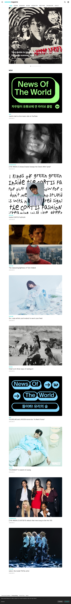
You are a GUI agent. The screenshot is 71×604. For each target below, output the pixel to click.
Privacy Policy (15, 595)
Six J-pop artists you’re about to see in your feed (25, 318)
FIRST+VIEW (42, 5)
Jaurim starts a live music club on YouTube (23, 116)
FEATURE (16, 5)
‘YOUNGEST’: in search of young (20, 470)
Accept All (67, 601)
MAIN (10, 5)
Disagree (3, 601)
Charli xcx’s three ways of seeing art (21, 369)
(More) (35, 598)
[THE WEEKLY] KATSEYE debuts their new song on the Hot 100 (30, 520)
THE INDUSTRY (49, 5)
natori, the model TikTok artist (19, 571)
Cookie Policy (22, 595)
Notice (27, 595)
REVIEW (28, 5)
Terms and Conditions (5, 595)
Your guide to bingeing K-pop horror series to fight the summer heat (34, 54)
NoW (62, 5)
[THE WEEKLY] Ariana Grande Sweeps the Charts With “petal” (30, 167)
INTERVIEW (22, 5)
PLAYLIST (57, 5)
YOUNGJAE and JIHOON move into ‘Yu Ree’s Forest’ (27, 419)
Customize (60, 601)
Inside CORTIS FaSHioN (17, 217)
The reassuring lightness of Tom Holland (22, 268)
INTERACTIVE (34, 5)
